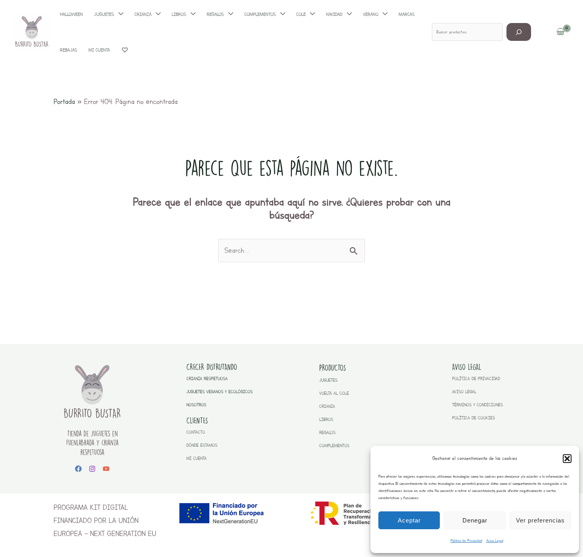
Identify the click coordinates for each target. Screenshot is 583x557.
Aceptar (409, 520)
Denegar (474, 520)
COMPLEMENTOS (334, 446)
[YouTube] (106, 468)
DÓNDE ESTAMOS (201, 445)
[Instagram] (92, 468)
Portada (64, 101)
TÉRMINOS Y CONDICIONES (477, 405)
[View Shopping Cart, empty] (560, 32)
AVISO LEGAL (464, 392)
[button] (567, 459)
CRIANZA (327, 406)
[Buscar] (518, 32)
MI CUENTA (196, 458)
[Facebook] (78, 468)
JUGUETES (328, 380)
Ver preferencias (540, 520)
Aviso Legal (494, 540)
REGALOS (327, 433)
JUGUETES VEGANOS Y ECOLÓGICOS (219, 392)
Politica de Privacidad (466, 540)
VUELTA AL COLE (334, 393)
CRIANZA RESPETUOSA (207, 379)
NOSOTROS (196, 405)
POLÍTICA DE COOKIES (473, 418)
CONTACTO (195, 432)
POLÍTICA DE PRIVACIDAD (476, 379)
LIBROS (326, 420)
